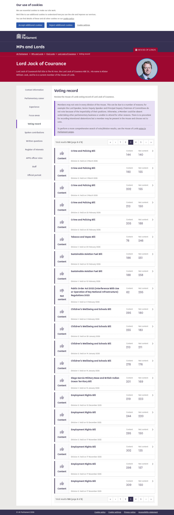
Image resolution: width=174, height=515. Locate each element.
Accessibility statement (148, 512)
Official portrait (34, 175)
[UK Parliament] (26, 36)
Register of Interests (34, 149)
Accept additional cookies (30, 25)
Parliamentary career (34, 98)
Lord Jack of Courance (67, 54)
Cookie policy (100, 512)
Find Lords (50, 54)
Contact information (34, 90)
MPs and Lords (30, 46)
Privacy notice (130, 512)
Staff (34, 166)
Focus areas (34, 115)
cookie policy (68, 19)
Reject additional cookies (60, 25)
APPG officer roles (34, 158)
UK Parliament (22, 54)
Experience (34, 107)
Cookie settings (83, 25)
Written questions (34, 141)
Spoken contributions (34, 132)
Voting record (34, 124)
